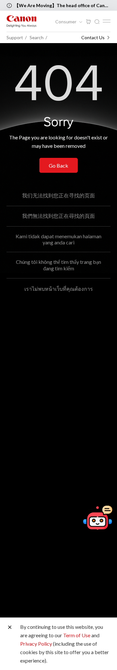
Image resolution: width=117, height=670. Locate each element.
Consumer (66, 21)
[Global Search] (96, 22)
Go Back (58, 165)
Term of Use (76, 635)
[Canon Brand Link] (21, 21)
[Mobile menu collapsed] (106, 21)
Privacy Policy (36, 644)
